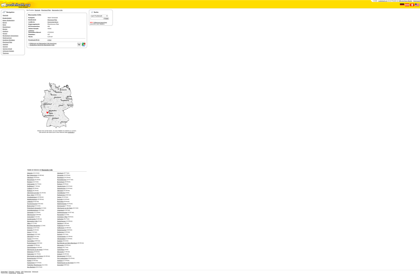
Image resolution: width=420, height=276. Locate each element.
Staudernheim (61, 186)
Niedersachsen (7, 38)
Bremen (5, 29)
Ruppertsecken (31, 258)
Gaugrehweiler (31, 247)
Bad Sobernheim (32, 175)
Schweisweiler (61, 236)
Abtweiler (30, 173)
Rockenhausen (31, 243)
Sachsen (5, 46)
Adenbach (60, 173)
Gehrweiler (30, 212)
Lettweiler (30, 201)
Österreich (11, 271)
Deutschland (4, 271)
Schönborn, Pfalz (62, 217)
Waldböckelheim (32, 199)
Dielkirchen (60, 232)
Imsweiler (30, 230)
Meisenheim (30, 179)
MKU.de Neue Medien (405, 1)
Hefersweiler (31, 184)
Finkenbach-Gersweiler (34, 208)
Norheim (59, 234)
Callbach (29, 188)
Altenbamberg (61, 238)
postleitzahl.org (382, 1)
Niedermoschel (61, 230)
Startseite (5, 15)
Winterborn (30, 252)
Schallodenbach (32, 197)
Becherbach (60, 182)
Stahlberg (60, 223)
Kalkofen (59, 241)
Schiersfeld (30, 217)
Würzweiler (60, 252)
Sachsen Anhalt (7, 49)
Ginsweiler (60, 175)
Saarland (5, 44)
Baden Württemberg (9, 20)
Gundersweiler (31, 219)
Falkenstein (30, 254)
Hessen (5, 33)
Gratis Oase (20, 273)
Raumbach (60, 177)
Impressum (416, 1)
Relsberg (30, 182)
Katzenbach (30, 234)
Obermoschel (31, 214)
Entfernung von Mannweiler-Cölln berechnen (43, 43)
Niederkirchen (61, 188)
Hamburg (5, 31)
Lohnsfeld (30, 245)
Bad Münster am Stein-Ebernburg (67, 243)
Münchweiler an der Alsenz (35, 256)
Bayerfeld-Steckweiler (33, 225)
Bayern (5, 22)
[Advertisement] (57, 65)
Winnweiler (60, 245)
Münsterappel (61, 256)
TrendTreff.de (12, 273)
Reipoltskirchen (61, 179)
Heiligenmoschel (62, 212)
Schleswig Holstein (8, 51)
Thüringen (6, 53)
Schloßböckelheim (32, 210)
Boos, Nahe (30, 195)
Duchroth (60, 199)
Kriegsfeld (60, 265)
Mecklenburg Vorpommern (10, 36)
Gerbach (59, 247)
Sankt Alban (60, 249)
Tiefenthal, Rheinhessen (34, 265)
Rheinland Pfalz (7, 42)
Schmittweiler (61, 193)
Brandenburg (6, 27)
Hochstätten (30, 241)
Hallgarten (60, 219)
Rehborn (59, 184)
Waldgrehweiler (62, 204)
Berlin (4, 25)
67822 (49, 40)
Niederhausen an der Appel (65, 263)
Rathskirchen (61, 195)
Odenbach (30, 177)
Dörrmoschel (61, 206)
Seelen (59, 197)
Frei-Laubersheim (62, 258)
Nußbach (30, 190)
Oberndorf (30, 236)
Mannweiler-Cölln (57, 10)
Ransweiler (60, 214)
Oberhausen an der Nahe (64, 208)
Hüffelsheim (60, 228)
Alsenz (29, 232)
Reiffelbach (30, 186)
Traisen (29, 238)
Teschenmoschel (32, 204)
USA (22, 271)
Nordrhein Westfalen (9, 40)
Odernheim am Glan (33, 193)
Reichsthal (60, 201)
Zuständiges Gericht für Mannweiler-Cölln (42, 45)
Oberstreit (60, 190)
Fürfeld (29, 260)
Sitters (29, 223)
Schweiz (17, 271)
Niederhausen (61, 221)
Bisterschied (30, 206)
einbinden (71, 132)
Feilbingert (60, 225)
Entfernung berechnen (100, 22)
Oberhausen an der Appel (34, 249)
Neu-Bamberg (31, 267)
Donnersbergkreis (53, 22)
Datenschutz (27, 271)
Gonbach (60, 260)
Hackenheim (31, 263)
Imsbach (59, 254)
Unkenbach (60, 210)
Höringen (30, 228)
